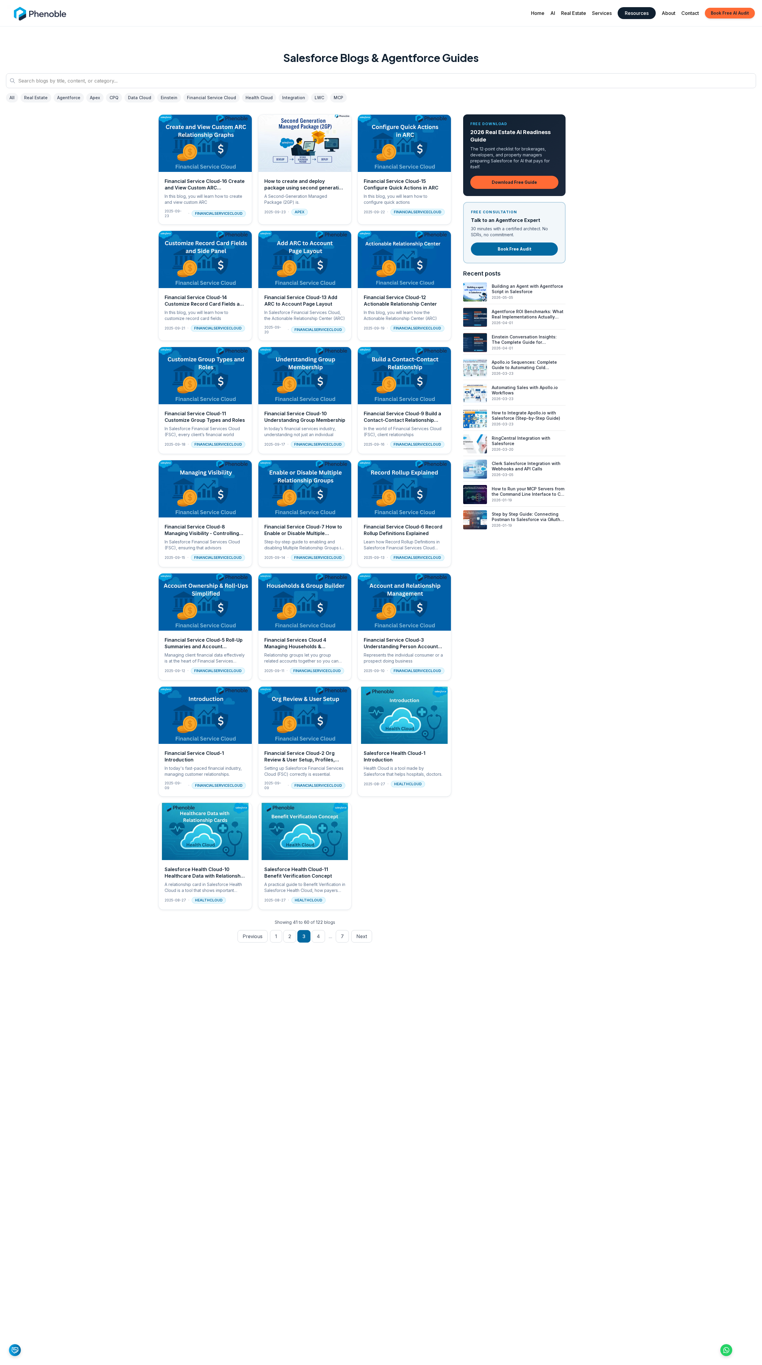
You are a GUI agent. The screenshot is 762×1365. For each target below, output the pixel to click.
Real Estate (573, 13)
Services (602, 13)
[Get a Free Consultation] (15, 1350)
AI (552, 13)
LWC (319, 97)
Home (537, 13)
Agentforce (68, 97)
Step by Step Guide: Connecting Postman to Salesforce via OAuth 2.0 (526, 519)
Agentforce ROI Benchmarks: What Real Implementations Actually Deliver (527, 316)
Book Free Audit (514, 248)
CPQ (114, 97)
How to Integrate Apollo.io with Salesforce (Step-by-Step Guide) (526, 415)
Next (361, 936)
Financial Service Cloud (211, 97)
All (12, 97)
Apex (95, 97)
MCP (338, 97)
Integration (293, 97)
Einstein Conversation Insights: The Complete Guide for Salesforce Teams (524, 342)
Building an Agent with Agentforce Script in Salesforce (527, 289)
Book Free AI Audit (730, 12)
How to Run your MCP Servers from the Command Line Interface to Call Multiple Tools (529, 494)
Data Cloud (139, 97)
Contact (690, 13)
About (668, 13)
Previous (253, 936)
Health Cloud (259, 97)
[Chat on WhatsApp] (726, 1350)
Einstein (169, 97)
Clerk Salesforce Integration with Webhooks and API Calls (526, 466)
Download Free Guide (514, 182)
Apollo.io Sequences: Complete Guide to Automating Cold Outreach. (524, 367)
